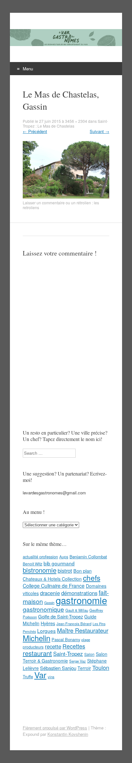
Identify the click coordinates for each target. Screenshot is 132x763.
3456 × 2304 (76, 121)
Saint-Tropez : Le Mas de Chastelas (65, 123)
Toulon (100, 667)
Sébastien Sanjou (58, 668)
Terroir (84, 668)
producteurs (33, 646)
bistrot (65, 570)
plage (85, 639)
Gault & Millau (76, 610)
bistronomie (39, 570)
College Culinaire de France (54, 585)
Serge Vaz (77, 661)
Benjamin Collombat (88, 557)
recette (53, 646)
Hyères (48, 623)
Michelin (36, 638)
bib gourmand (59, 563)
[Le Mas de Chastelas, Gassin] (66, 197)
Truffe (28, 676)
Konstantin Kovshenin (67, 734)
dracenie (50, 593)
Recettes (73, 646)
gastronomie (81, 600)
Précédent (35, 131)
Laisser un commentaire (44, 202)
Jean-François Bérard (73, 623)
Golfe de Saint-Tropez (60, 616)
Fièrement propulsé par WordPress (55, 728)
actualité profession (40, 557)
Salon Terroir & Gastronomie (65, 657)
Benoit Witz (32, 563)
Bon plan (82, 571)
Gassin (49, 602)
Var (40, 674)
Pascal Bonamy (66, 639)
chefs (91, 577)
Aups (63, 556)
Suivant (99, 131)
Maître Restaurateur (82, 630)
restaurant (37, 653)
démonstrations (79, 593)
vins (51, 676)
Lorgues (46, 630)
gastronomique (43, 609)
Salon (89, 654)
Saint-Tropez (68, 653)
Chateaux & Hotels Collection (52, 579)
